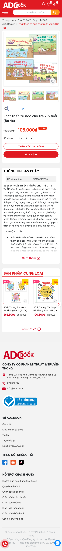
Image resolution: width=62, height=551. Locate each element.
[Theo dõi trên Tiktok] (21, 462)
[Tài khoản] (43, 4)
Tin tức (5, 435)
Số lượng (8, 138)
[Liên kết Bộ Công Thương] (20, 401)
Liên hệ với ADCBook (13, 445)
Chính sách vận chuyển (14, 497)
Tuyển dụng (8, 440)
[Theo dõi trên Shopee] (13, 462)
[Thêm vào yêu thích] (53, 81)
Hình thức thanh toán (13, 508)
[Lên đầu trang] (57, 536)
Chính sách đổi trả (11, 502)
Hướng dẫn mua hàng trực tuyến (19, 481)
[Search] (55, 12)
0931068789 (13, 383)
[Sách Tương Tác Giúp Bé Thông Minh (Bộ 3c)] (16, 292)
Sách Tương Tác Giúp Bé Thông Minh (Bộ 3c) (15, 309)
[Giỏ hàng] (55, 4)
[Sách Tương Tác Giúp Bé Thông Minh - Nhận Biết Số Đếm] (46, 292)
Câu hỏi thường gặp (12, 518)
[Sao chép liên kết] (22, 108)
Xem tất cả (29, 329)
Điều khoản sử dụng (12, 429)
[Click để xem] (31, 59)
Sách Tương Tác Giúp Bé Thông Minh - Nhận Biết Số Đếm (45, 309)
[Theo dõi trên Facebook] (5, 462)
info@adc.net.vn (15, 388)
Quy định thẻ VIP (11, 486)
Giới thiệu (7, 424)
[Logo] (31, 355)
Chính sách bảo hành (13, 513)
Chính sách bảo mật (13, 491)
